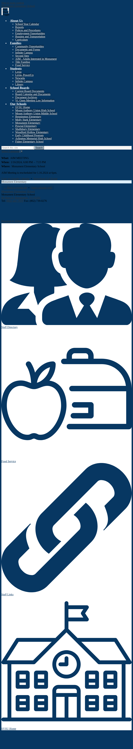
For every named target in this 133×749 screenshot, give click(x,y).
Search (39, 147)
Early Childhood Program (29, 135)
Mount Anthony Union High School (35, 110)
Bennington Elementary (28, 116)
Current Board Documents (29, 91)
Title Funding (22, 61)
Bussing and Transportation (30, 36)
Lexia (18, 71)
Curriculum (21, 39)
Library (19, 84)
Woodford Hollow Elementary (31, 132)
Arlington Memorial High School (33, 138)
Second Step (22, 55)
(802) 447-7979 (14, 200)
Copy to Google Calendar (15, 178)
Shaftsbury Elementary (27, 129)
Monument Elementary (27, 122)
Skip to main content (12, 2)
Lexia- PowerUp (24, 74)
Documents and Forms (27, 49)
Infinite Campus (24, 52)
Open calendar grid (41, 187)
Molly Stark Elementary (28, 119)
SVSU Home (22, 107)
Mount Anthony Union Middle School (36, 113)
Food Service (22, 65)
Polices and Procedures (28, 30)
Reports (19, 27)
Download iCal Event (45, 178)
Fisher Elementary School (29, 141)
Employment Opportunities (30, 33)
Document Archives (26, 97)
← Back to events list (15, 187)
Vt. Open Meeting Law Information (34, 100)
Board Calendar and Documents (32, 94)
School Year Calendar (27, 24)
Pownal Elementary (26, 125)
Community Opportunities (29, 46)
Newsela (20, 78)
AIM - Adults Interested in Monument (36, 58)
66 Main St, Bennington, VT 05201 (21, 197)
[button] (16, 20)
